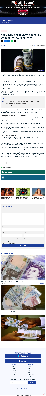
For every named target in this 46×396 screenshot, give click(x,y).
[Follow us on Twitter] (8, 22)
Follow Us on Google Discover (40, 45)
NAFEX (15, 162)
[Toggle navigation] (42, 20)
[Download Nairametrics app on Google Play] (23, 356)
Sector (29, 372)
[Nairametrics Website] (10, 19)
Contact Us (14, 370)
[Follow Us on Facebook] (21, 388)
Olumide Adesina (42, 283)
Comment (4, 211)
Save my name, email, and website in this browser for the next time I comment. (17, 238)
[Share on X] (2, 41)
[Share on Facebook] (5, 41)
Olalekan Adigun (42, 313)
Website (25, 232)
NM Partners (14, 374)
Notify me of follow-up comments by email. (11, 241)
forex (3, 162)
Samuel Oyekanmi (5, 45)
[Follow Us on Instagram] (26, 388)
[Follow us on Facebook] (2, 22)
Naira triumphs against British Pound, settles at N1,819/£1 (14, 103)
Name (3, 226)
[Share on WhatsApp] (12, 41)
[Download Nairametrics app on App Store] (23, 361)
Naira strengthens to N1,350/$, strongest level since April (12, 342)
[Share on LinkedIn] (8, 41)
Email (3, 232)
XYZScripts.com (28, 395)
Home (2, 28)
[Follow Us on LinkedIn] (24, 388)
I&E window (9, 162)
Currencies (5, 28)
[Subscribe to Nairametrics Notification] (44, 394)
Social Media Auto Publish (18, 395)
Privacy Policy (14, 372)
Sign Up (32, 382)
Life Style (29, 376)
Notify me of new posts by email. (9, 243)
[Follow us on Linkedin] (4, 22)
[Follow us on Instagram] (6, 22)
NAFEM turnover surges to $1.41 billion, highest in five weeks (15, 105)
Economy (29, 368)
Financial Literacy (31, 374)
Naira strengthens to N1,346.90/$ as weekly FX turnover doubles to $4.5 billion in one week (21, 101)
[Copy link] (15, 41)
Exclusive (29, 366)
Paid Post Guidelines (15, 376)
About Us (13, 368)
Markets (29, 370)
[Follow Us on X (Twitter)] (29, 388)
